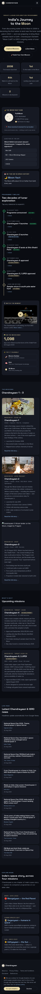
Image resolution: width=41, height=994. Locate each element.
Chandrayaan (11, 965)
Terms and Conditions (27, 971)
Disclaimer (5, 973)
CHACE (8, 164)
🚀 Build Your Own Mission (20, 55)
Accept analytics (12, 988)
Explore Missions (12, 49)
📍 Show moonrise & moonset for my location (19, 127)
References (14, 973)
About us (5, 971)
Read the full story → (11, 451)
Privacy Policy (13, 971)
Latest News (29, 49)
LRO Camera (9, 159)
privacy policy (20, 984)
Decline (29, 988)
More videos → (18, 327)
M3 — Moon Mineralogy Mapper (15, 155)
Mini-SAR (8, 150)
